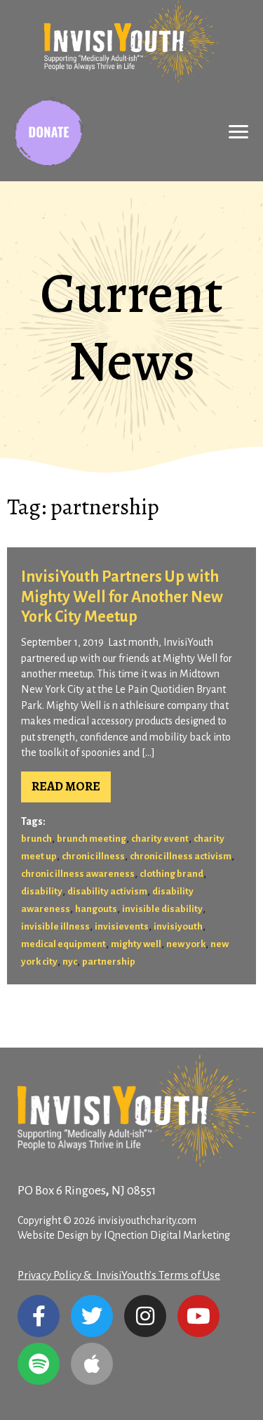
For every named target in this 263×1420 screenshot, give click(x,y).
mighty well (136, 944)
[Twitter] (92, 1316)
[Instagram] (145, 1316)
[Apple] (92, 1364)
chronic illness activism (180, 856)
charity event (160, 838)
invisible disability (162, 909)
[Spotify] (39, 1364)
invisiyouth (178, 926)
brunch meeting (91, 838)
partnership (108, 961)
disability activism (107, 891)
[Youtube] (198, 1316)
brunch (36, 838)
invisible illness (55, 926)
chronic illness (93, 856)
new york (185, 944)
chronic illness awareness (78, 873)
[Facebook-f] (39, 1316)
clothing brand (171, 873)
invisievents (122, 926)
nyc (69, 961)
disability (41, 891)
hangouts (96, 909)
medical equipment (63, 944)
